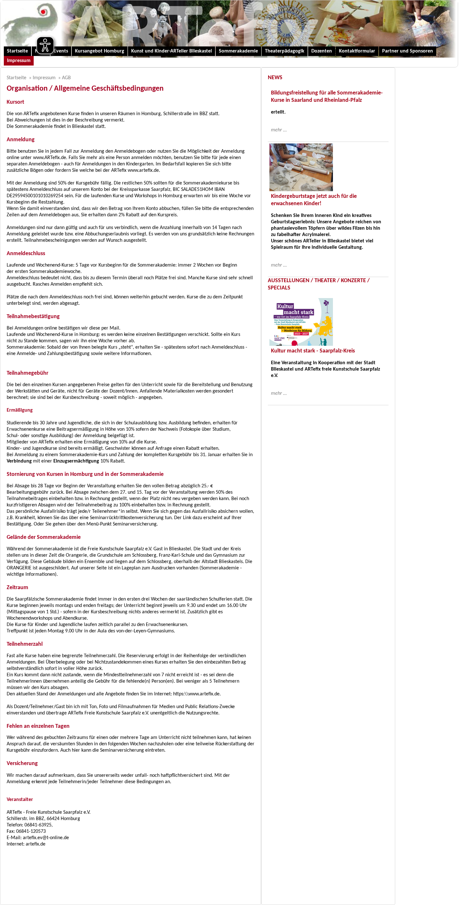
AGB (66, 77)
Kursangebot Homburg (99, 51)
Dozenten (321, 51)
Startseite (17, 51)
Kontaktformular (357, 51)
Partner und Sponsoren (407, 51)
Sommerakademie (238, 51)
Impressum (18, 60)
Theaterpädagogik (284, 51)
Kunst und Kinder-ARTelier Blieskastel (171, 51)
